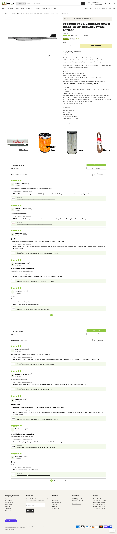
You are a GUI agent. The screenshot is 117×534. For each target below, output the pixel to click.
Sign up (30, 510)
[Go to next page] (68, 315)
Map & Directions (76, 504)
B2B (55, 8)
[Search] (83, 3)
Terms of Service (9, 502)
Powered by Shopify (9, 529)
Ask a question (96, 168)
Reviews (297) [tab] (15, 174)
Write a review (96, 165)
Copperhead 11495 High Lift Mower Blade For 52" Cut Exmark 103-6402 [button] (34, 224)
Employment (8, 508)
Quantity (65, 42)
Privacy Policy (8, 500)
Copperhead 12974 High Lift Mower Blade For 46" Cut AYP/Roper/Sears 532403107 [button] (37, 253)
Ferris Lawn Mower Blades (17, 13)
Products (10, 8)
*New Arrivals (20, 8)
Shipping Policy (9, 498)
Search (44, 526)
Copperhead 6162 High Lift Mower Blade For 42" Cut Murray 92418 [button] (33, 309)
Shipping (97, 8)
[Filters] (94, 174)
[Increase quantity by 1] (77, 46)
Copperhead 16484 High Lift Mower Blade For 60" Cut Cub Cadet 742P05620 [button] (36, 281)
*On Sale (29, 8)
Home (3, 8)
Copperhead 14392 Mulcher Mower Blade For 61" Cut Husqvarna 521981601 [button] (36, 199)
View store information (70, 55)
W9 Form (7, 506)
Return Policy (8, 504)
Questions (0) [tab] (23, 174)
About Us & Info (46, 8)
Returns (104, 8)
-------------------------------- (99, 510)
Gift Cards (112, 8)
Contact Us (7, 526)
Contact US (8, 510)
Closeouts (37, 8)
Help (86, 8)
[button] (108, 3)
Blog (91, 8)
